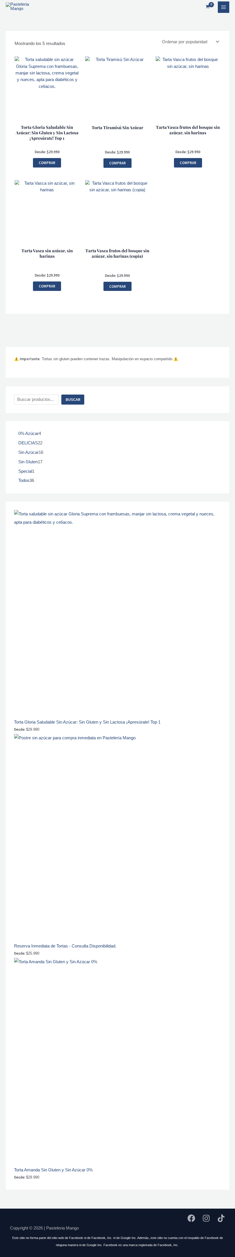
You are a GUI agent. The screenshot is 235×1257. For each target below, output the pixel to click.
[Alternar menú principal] (223, 7)
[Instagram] (206, 1218)
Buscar (73, 399)
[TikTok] (221, 1218)
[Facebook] (191, 1218)
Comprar (47, 162)
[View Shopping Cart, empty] (207, 7)
